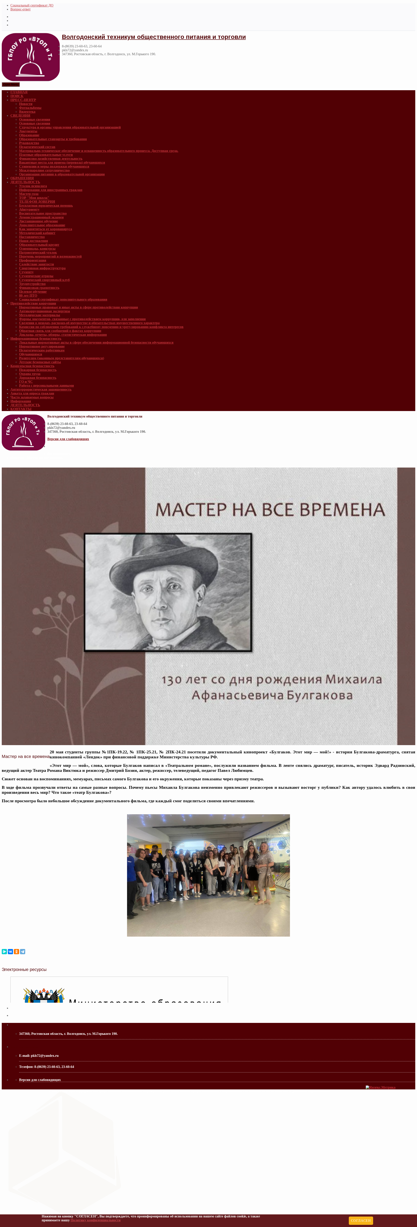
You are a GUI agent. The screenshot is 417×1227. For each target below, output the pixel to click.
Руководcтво (29, 143)
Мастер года (28, 194)
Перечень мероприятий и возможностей (50, 256)
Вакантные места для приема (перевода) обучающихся (62, 162)
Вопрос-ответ (20, 9)
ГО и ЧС (26, 381)
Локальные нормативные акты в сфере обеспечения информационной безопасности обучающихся (96, 342)
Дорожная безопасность (37, 378)
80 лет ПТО (28, 295)
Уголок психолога (33, 186)
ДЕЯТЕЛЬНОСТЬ (25, 182)
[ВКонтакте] (10, 951)
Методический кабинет (37, 233)
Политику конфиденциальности (96, 1220)
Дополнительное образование (42, 225)
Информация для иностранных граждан (50, 190)
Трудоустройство (32, 284)
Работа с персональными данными (46, 385)
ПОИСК (16, 96)
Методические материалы (39, 315)
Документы (28, 131)
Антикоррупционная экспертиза (44, 311)
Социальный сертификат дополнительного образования (63, 299)
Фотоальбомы (30, 108)
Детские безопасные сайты (40, 362)
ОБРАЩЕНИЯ (22, 178)
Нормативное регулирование (42, 346)
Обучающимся (30, 354)
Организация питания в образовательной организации (62, 174)
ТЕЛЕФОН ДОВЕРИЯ (37, 201)
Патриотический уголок (38, 252)
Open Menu (10, 84)
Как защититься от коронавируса (45, 229)
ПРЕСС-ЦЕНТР (23, 100)
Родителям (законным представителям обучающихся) (61, 358)
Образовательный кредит (39, 244)
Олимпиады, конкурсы (37, 248)
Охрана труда (29, 374)
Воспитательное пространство (43, 213)
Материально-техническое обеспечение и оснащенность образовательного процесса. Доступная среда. (98, 151)
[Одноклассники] (16, 951)
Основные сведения (34, 119)
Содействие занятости (36, 264)
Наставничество (32, 237)
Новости (25, 104)
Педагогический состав (37, 147)
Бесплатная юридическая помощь (46, 205)
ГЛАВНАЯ (19, 92)
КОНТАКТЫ (20, 409)
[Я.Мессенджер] (4, 951)
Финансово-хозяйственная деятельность (50, 158)
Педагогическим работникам (42, 350)
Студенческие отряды (36, 276)
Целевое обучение (33, 291)
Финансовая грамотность (39, 288)
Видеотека (27, 111)
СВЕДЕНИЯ (20, 115)
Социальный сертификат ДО (31, 5)
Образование (29, 135)
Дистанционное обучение (38, 221)
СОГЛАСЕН (361, 1220)
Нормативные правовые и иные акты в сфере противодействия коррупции (78, 307)
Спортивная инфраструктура (42, 268)
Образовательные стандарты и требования (53, 139)
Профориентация (32, 260)
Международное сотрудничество (44, 170)
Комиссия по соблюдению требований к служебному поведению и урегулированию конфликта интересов (101, 327)
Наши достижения (33, 241)
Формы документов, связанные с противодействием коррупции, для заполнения (82, 319)
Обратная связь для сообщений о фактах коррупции (60, 331)
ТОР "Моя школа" (34, 198)
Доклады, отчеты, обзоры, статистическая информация (63, 334)
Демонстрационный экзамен (41, 217)
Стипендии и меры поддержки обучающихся (54, 166)
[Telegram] (22, 951)
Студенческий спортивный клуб (44, 280)
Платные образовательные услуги (46, 154)
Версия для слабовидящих (68, 439)
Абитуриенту (29, 209)
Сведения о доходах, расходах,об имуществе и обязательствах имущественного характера (89, 323)
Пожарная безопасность (37, 370)
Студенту (26, 272)
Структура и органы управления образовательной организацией (70, 127)
